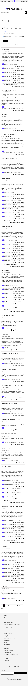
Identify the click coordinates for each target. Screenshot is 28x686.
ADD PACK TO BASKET (18, 222)
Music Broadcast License (9, 638)
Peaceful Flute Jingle (9, 354)
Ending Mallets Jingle (9, 404)
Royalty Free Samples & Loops (11, 654)
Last (2, 608)
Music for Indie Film (8, 622)
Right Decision (7, 448)
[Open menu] (7, 20)
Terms (5, 642)
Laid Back (4, 114)
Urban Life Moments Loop (10, 419)
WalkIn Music (5, 116)
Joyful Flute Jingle (8, 369)
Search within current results (19, 37)
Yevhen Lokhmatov (6, 356)
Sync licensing (7, 640)
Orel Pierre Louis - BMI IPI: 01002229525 (11, 138)
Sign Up (25, 1)
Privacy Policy (7, 644)
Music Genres (7, 620)
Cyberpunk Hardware (9, 159)
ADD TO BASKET (19, 74)
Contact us (6, 660)
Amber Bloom (6, 467)
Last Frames (6, 270)
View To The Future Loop (10, 434)
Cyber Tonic (5, 334)
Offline (4, 586)
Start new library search (7, 37)
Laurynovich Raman (6, 160)
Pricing (8, 1)
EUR (15, 666)
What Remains (6, 226)
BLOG (5, 630)
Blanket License (7, 618)
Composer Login (7, 652)
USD (18, 666)
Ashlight (4, 546)
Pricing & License (8, 636)
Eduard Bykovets (5, 421)
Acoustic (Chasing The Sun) (11, 506)
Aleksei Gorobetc (6, 51)
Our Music (3, 1)
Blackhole (5, 49)
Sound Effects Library (9, 628)
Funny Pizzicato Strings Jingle (12, 385)
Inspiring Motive (7, 315)
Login (22, 1)
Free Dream (5, 178)
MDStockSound (6, 508)
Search (5, 41)
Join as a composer (8, 650)
